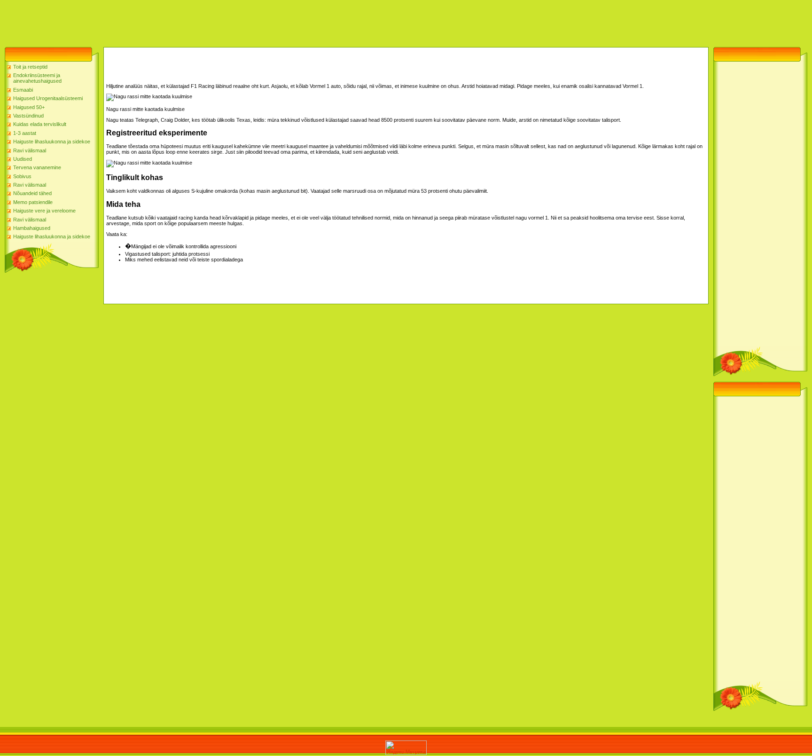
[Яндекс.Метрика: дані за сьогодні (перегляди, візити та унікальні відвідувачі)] (406, 747)
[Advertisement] (171, 21)
